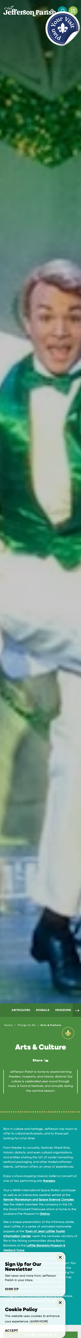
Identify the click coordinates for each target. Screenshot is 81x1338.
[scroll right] (77, 1010)
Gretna (45, 1214)
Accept (11, 1330)
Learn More (39, 1321)
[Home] (29, 10)
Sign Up (11, 1289)
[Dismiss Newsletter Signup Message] (60, 1257)
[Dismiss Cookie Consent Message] (60, 1302)
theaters (49, 1181)
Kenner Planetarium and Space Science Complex (38, 1199)
